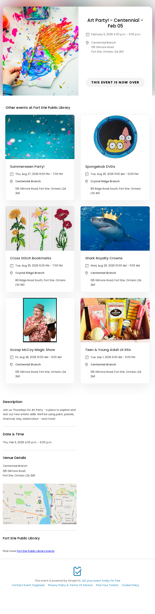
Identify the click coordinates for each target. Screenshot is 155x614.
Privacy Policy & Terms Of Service (70, 585)
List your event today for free (101, 581)
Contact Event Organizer (28, 585)
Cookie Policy (130, 585)
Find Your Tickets (107, 585)
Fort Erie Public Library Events (35, 551)
